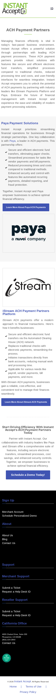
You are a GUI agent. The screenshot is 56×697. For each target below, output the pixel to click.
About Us (7, 535)
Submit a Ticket (11, 587)
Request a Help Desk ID (16, 591)
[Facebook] (3, 550)
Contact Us (8, 543)
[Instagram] (16, 550)
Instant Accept (22, 681)
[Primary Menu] (52, 9)
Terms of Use (33, 686)
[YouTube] (7, 550)
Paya (12, 140)
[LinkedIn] (12, 550)
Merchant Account (12, 511)
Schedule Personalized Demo (19, 515)
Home (13, 686)
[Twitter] (20, 550)
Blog (4, 539)
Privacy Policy (28, 692)
